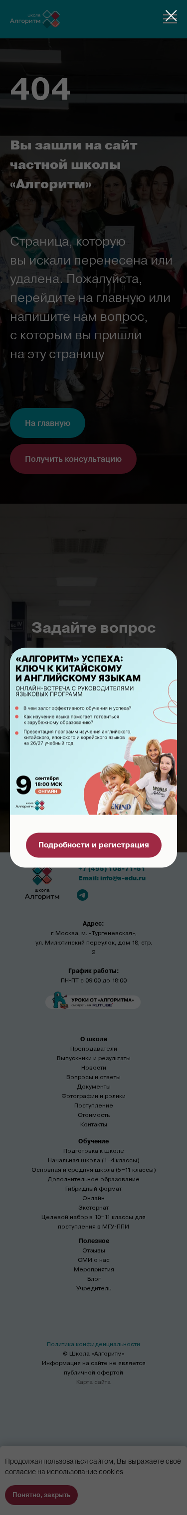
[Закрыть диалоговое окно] (171, 15)
